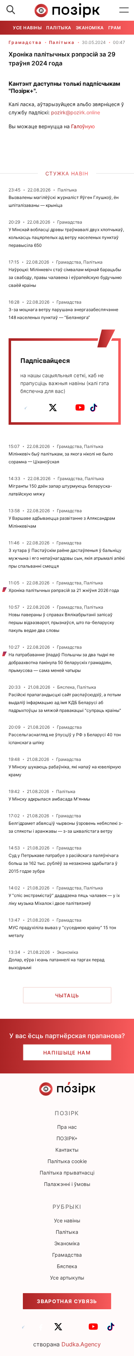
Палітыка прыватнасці (67, 1173)
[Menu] (124, 10)
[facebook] (39, 407)
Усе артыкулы (67, 1278)
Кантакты (67, 1150)
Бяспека (67, 1266)
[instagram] (66, 407)
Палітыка (58, 27)
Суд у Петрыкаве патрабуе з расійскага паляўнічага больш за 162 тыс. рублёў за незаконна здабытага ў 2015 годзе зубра (64, 863)
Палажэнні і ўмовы (67, 1184)
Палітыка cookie (67, 1161)
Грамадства (25, 42)
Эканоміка (90, 27)
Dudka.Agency (81, 1344)
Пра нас (67, 1127)
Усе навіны (27, 27)
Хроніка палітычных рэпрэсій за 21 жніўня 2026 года (64, 590)
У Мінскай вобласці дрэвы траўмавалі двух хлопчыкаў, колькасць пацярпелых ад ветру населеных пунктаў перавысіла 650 (66, 237)
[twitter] (53, 407)
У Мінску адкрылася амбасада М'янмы (49, 799)
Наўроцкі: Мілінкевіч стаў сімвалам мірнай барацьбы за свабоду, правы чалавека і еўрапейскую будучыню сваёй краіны (65, 277)
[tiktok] (93, 407)
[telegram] (25, 407)
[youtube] (80, 407)
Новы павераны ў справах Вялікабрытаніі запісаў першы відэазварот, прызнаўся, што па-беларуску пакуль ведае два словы (61, 622)
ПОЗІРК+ (67, 1138)
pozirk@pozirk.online (75, 112)
